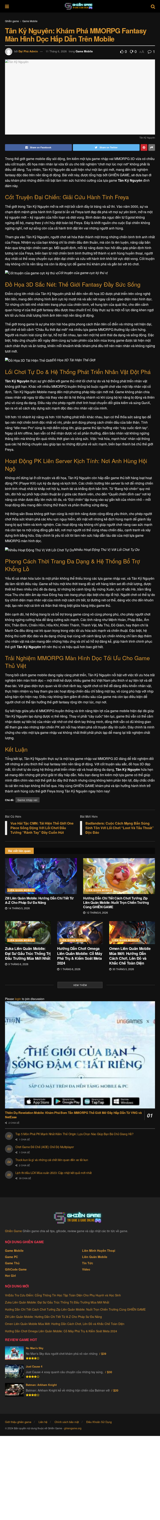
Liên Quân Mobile (21, 890)
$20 (115, 1390)
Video (86, 1269)
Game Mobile (30, 21)
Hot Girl (10, 1275)
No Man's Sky (34, 1348)
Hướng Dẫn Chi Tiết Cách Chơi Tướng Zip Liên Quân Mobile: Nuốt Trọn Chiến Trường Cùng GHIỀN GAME (116, 902)
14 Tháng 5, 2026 (19, 908)
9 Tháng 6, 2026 (18, 964)
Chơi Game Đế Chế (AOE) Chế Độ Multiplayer (44, 1147)
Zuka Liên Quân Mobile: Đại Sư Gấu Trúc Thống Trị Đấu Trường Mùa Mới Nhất (28, 953)
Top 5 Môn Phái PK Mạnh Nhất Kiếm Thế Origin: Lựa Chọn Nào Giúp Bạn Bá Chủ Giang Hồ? (74, 1134)
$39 (103, 1353)
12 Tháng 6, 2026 (97, 912)
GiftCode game (16, 1269)
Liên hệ (43, 1422)
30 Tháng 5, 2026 (123, 969)
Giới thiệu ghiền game (18, 1422)
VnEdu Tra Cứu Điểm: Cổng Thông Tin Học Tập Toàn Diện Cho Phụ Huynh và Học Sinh (63, 1295)
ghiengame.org (72, 1428)
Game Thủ (12, 1263)
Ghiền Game (13, 1231)
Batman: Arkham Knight (41, 1385)
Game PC (11, 1257)
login (18, 999)
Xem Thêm (80, 985)
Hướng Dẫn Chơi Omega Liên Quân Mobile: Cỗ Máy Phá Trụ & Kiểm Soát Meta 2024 (79, 956)
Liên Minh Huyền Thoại (98, 1250)
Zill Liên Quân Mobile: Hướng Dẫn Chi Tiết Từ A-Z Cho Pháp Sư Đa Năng (39, 900)
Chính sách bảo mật (67, 1422)
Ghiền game (12, 21)
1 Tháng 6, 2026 (70, 969)
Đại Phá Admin (28, 51)
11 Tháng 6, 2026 (56, 51)
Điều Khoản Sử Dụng (99, 1422)
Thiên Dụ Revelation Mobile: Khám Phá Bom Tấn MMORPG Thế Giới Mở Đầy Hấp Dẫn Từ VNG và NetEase (73, 1114)
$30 (109, 1372)
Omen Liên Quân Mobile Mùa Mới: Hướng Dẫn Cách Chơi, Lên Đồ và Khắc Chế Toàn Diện (129, 956)
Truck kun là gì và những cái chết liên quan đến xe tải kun (51, 1160)
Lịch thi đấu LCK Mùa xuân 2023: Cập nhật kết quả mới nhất (53, 1173)
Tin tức (87, 1263)
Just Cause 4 (34, 1366)
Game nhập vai (28, 800)
